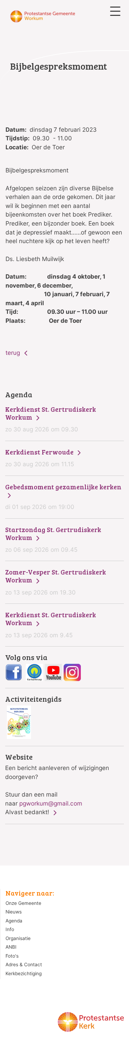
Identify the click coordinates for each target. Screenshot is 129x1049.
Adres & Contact (24, 964)
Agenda (14, 920)
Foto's (12, 956)
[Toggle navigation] (115, 11)
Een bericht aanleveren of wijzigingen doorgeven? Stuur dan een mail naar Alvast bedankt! (57, 784)
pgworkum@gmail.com (50, 803)
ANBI (11, 947)
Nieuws (14, 912)
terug (14, 352)
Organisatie (18, 938)
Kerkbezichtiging (24, 973)
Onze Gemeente (23, 903)
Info (10, 929)
